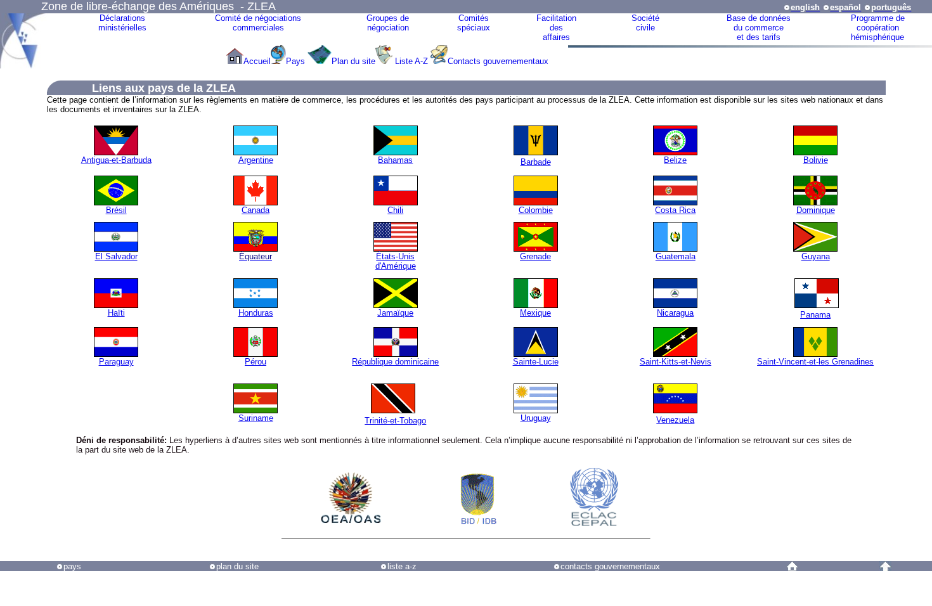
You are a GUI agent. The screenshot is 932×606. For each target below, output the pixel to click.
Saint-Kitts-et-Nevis (675, 361)
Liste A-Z (411, 61)
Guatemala (676, 256)
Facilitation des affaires (556, 27)
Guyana (815, 256)
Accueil (257, 61)
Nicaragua (675, 313)
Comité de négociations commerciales (258, 22)
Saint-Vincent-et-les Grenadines (815, 361)
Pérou (255, 361)
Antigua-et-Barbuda (116, 160)
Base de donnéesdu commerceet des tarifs (759, 27)
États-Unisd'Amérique (395, 261)
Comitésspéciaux (473, 22)
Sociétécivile (645, 22)
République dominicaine (395, 361)
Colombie (536, 210)
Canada (255, 210)
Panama (815, 314)
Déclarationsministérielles (122, 22)
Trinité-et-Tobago (395, 420)
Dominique (815, 210)
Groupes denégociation (387, 22)
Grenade (535, 256)
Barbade (536, 162)
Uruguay (536, 418)
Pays (296, 61)
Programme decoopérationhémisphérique (878, 27)
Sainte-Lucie (536, 361)
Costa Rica (675, 210)
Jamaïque (395, 313)
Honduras (255, 313)
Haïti (116, 313)
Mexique (535, 313)
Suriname (255, 418)
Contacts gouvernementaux (498, 61)
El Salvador (116, 256)
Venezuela (675, 420)
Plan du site (353, 61)
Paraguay (116, 361)
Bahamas (395, 160)
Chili (395, 210)
